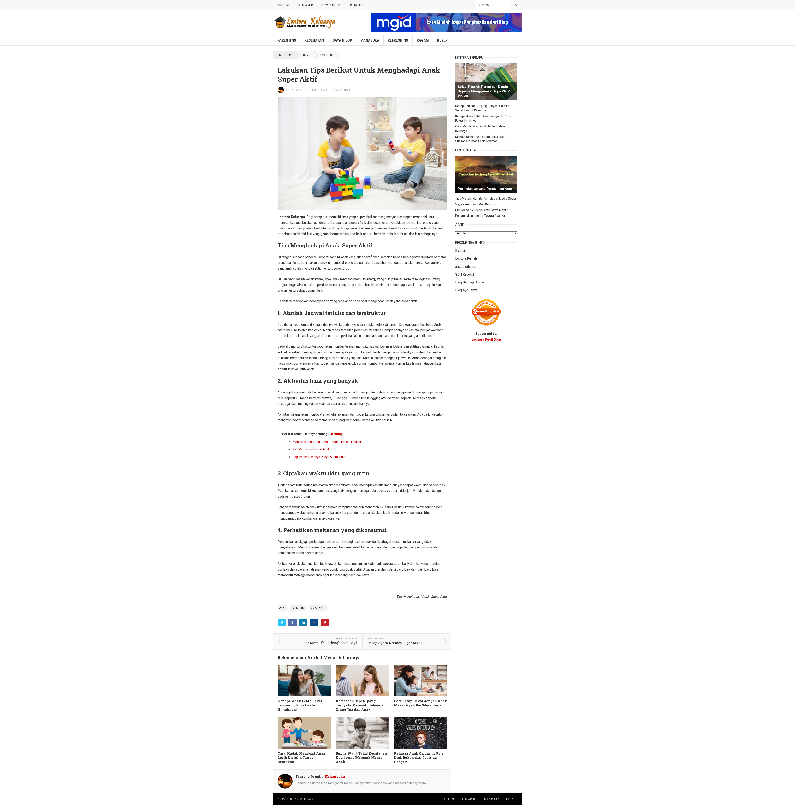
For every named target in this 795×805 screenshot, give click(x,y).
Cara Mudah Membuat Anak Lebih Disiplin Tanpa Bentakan (301, 757)
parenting (298, 607)
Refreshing (398, 40)
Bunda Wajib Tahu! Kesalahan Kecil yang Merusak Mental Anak (361, 757)
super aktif (318, 607)
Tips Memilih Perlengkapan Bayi (329, 642)
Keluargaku (293, 89)
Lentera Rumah (466, 258)
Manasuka (369, 40)
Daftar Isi (355, 5)
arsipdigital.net (466, 267)
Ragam (423, 40)
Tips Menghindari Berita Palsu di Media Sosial (485, 198)
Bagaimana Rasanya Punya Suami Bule (319, 457)
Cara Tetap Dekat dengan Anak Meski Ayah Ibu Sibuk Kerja (420, 703)
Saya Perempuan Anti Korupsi (475, 204)
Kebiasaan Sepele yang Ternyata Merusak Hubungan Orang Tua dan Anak (361, 705)
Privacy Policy (331, 5)
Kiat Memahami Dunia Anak (311, 449)
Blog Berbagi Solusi (469, 282)
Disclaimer (305, 5)
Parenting (287, 40)
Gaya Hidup (342, 40)
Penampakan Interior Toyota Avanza (480, 216)
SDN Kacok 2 (464, 274)
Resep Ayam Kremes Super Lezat (394, 642)
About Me (284, 5)
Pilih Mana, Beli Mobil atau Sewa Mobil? (481, 210)
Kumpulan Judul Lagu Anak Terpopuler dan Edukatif (327, 442)
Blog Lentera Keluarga (300, 799)
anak (282, 607)
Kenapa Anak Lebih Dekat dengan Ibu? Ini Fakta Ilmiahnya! (300, 705)
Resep (442, 40)
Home (306, 54)
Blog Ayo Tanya (466, 290)
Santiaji (460, 251)
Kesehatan (314, 40)
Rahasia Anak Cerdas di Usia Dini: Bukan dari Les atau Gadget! (419, 757)
